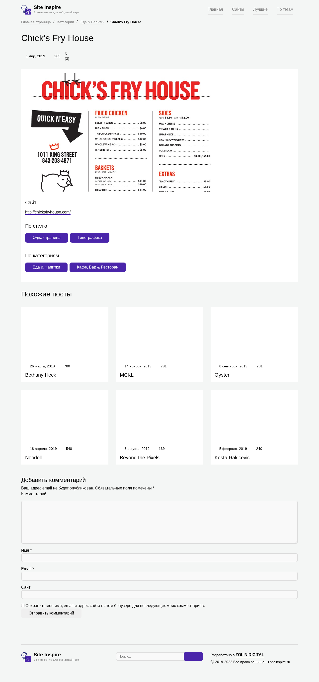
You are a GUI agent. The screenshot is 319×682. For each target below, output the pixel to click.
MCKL (127, 375)
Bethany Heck (40, 375)
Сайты (238, 9)
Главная (215, 9)
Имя (26, 550)
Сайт (25, 587)
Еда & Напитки (92, 22)
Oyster (222, 375)
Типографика (90, 237)
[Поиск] (193, 656)
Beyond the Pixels (140, 457)
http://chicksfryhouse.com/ (48, 212)
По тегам (285, 9)
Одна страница (47, 237)
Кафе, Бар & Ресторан (97, 267)
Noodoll (33, 457)
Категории (65, 22)
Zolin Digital (250, 655)
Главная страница (36, 22)
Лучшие (260, 9)
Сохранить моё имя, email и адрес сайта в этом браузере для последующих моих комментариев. (115, 606)
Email (27, 569)
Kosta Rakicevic (232, 457)
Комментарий (33, 494)
